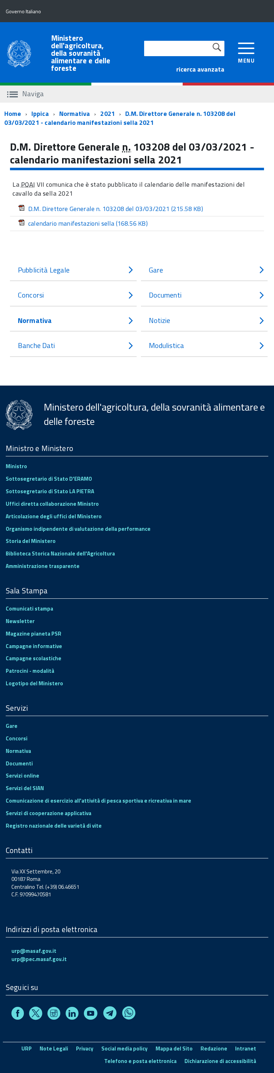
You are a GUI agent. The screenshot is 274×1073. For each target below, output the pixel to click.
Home (12, 113)
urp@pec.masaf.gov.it (39, 959)
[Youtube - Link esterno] (90, 1014)
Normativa (74, 113)
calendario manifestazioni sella (88, 223)
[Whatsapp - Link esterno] (128, 1014)
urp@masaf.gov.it (33, 951)
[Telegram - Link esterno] (110, 1014)
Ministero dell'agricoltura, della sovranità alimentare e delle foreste (81, 53)
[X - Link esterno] (35, 1014)
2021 (107, 113)
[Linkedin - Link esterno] (72, 1014)
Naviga (32, 93)
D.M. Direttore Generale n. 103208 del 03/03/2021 (115, 209)
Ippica (40, 113)
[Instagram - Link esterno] (53, 1014)
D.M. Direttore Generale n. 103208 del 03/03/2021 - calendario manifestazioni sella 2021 (119, 118)
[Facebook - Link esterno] (17, 1014)
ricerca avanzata (200, 69)
